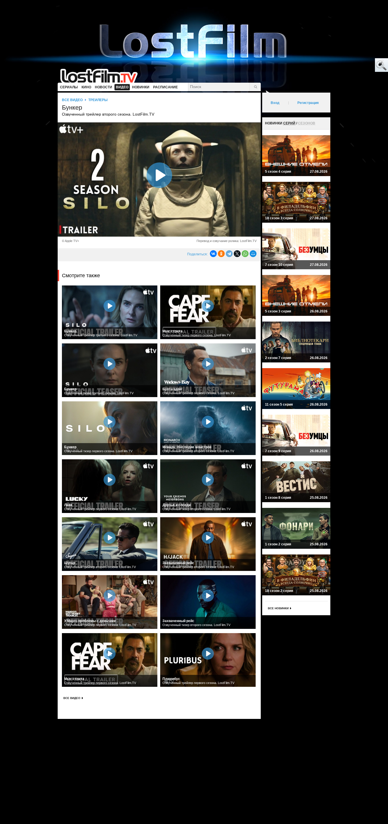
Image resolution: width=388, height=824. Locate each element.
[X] (237, 253)
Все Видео (71, 698)
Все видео (72, 100)
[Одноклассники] (221, 253)
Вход (275, 103)
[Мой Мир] (253, 253)
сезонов (306, 123)
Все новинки (278, 608)
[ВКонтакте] (213, 253)
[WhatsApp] (245, 253)
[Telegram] (229, 253)
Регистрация (308, 103)
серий (289, 123)
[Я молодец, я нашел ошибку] (359, 65)
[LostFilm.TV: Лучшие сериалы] (101, 75)
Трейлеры (98, 100)
